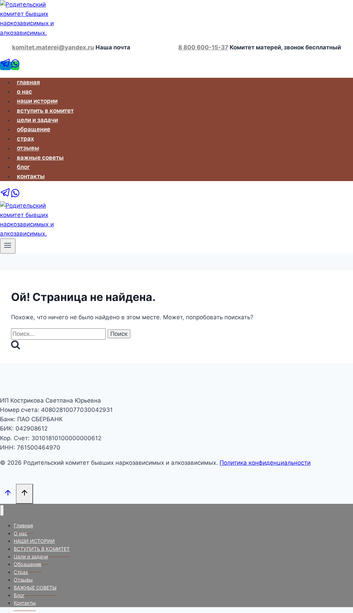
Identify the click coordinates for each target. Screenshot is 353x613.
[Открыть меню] (8, 246)
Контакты (31, 176)
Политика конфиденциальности (265, 462)
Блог (23, 166)
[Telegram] (5, 65)
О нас (24, 91)
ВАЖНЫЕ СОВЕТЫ (40, 157)
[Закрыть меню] (2, 510)
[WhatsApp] (15, 65)
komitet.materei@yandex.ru (53, 47)
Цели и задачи (37, 119)
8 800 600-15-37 (203, 47)
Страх (25, 138)
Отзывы (28, 148)
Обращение (33, 129)
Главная (28, 82)
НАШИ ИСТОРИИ (37, 101)
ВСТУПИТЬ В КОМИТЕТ (45, 110)
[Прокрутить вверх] (8, 493)
